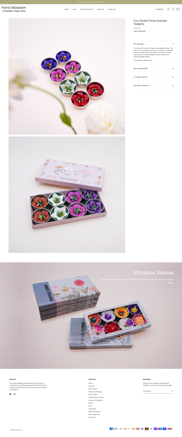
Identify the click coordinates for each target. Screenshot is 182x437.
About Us (100, 9)
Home (66, 9)
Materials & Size (141, 77)
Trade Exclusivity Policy (96, 397)
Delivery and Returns (95, 392)
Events (90, 403)
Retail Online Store (94, 411)
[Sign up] (172, 391)
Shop (74, 9)
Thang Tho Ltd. (18, 430)
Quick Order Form (86, 9)
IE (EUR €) (159, 9)
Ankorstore (92, 409)
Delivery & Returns (142, 85)
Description (140, 44)
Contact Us (112, 9)
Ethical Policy (92, 389)
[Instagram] (15, 394)
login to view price (140, 31)
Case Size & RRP (141, 68)
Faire (90, 406)
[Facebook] (10, 394)
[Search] (173, 9)
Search (90, 383)
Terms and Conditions (95, 400)
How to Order (92, 394)
